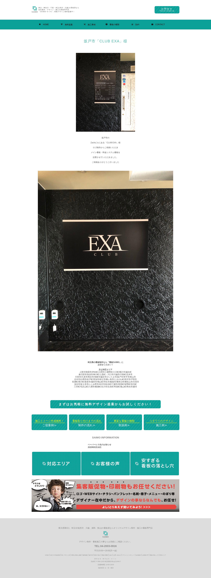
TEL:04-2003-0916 (105, 546)
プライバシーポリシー (128, 555)
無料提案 (69, 25)
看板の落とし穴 (154, 555)
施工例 (91, 555)
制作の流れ (97, 555)
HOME (46, 24)
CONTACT (160, 25)
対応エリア (163, 555)
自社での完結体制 (55, 555)
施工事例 (91, 25)
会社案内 (138, 555)
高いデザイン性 (65, 555)
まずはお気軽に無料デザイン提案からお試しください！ (105, 404)
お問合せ (167, 10)
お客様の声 (145, 555)
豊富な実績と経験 (76, 555)
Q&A (137, 25)
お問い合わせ (117, 555)
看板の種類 (114, 24)
